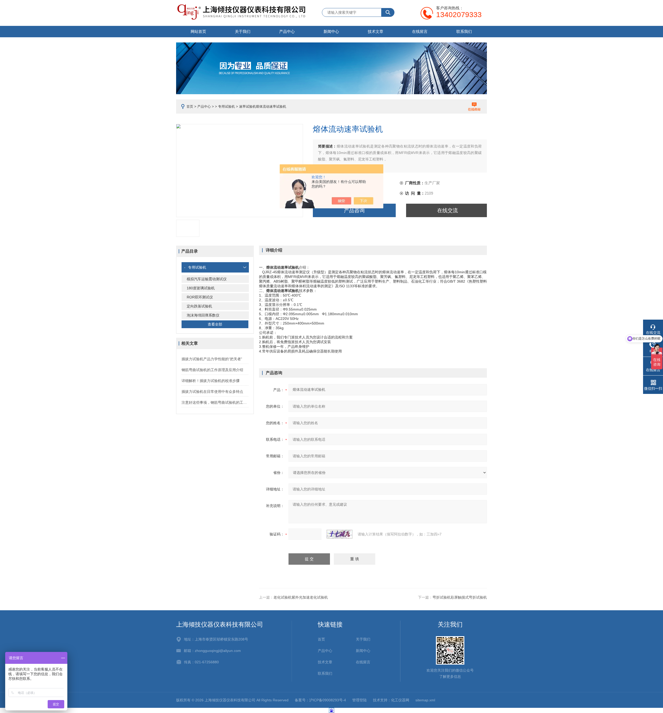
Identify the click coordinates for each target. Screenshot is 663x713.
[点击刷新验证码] (339, 534)
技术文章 (375, 31)
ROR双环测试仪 (200, 297)
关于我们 (242, 31)
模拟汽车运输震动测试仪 (207, 279)
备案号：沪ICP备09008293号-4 (320, 700)
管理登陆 (359, 700)
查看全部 (215, 324)
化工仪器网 (400, 700)
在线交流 (447, 210)
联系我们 (464, 31)
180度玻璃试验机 (201, 288)
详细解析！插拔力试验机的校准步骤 (211, 381)
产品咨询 (354, 210)
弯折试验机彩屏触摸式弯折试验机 (460, 597)
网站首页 (198, 31)
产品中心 (287, 31)
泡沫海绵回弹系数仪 (203, 315)
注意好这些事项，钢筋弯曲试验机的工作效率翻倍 (215, 402)
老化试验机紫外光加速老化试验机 (300, 597)
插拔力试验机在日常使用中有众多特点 (212, 391)
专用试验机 (226, 106)
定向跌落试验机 (199, 306)
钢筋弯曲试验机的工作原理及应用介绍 (212, 370)
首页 (189, 106)
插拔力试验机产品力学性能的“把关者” (212, 359)
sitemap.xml (425, 700)
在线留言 (420, 31)
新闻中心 (331, 31)
